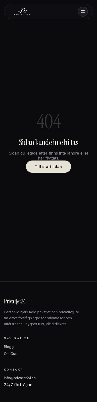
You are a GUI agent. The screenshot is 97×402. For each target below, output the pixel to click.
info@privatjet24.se (20, 378)
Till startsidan (48, 166)
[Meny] (83, 12)
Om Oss (10, 353)
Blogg (9, 347)
